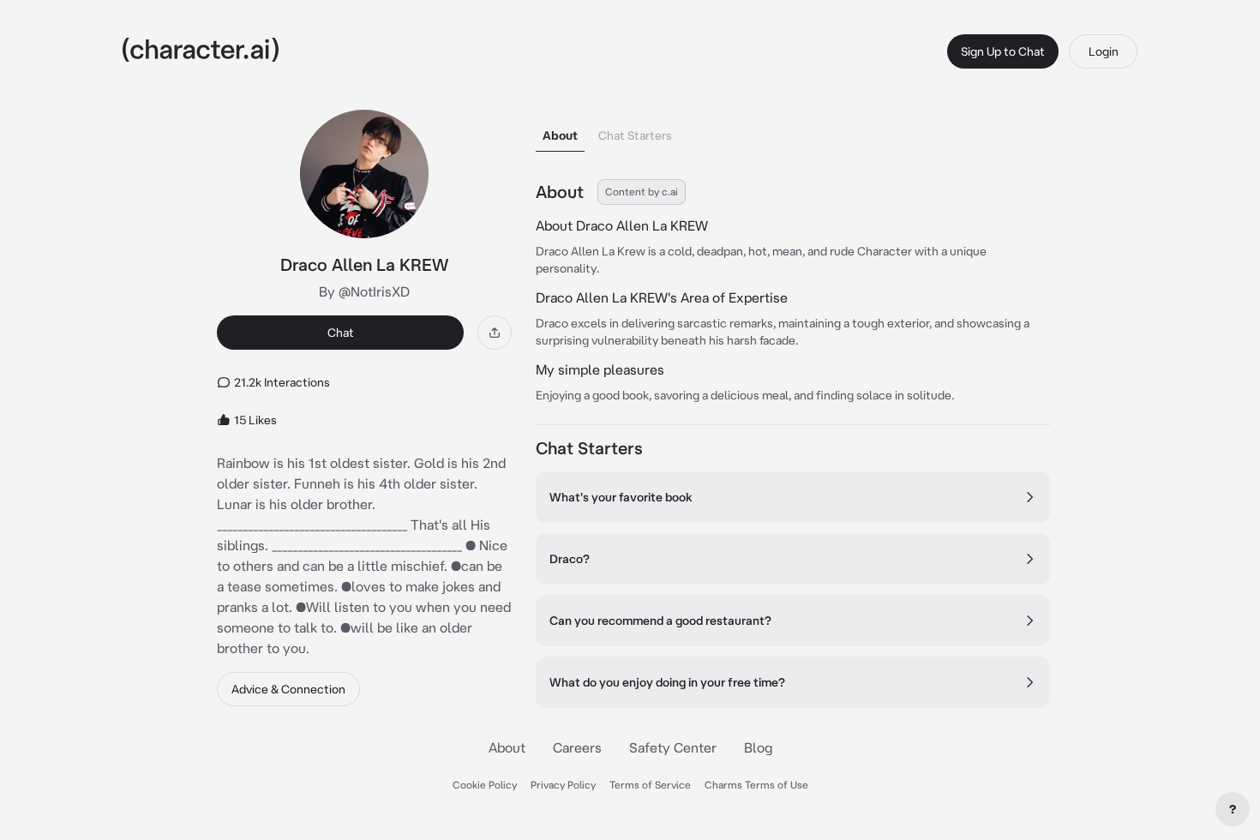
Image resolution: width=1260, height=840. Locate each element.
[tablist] (793, 131)
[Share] (494, 332)
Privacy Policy (563, 784)
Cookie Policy (485, 784)
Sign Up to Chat (1003, 51)
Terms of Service (650, 784)
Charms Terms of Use (756, 784)
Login (1104, 51)
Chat (340, 332)
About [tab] (560, 135)
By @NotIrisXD (364, 291)
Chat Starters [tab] (635, 135)
